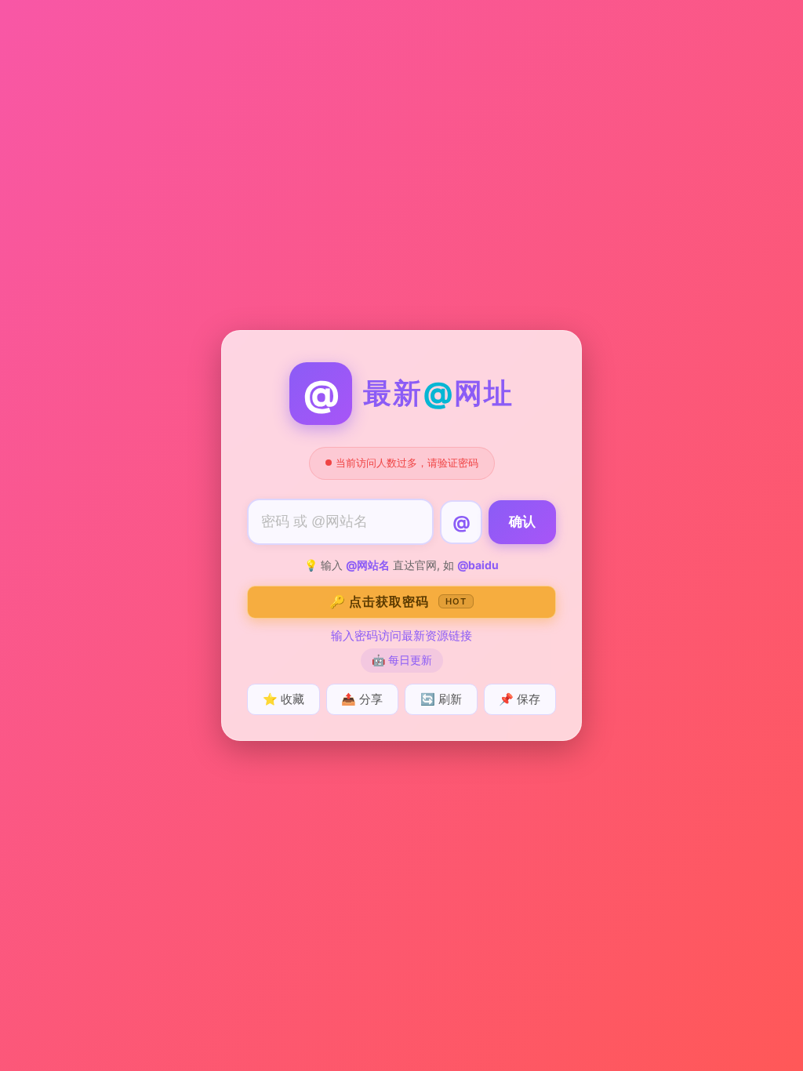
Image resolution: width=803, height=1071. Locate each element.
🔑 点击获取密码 (398, 601)
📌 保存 (519, 699)
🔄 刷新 (441, 699)
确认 (522, 521)
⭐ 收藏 (283, 699)
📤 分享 (362, 699)
